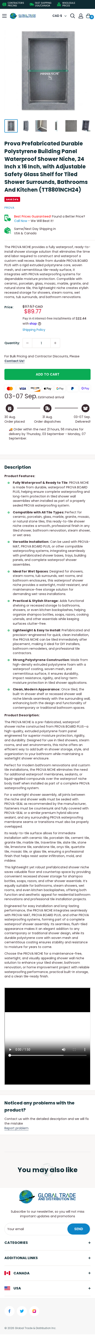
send (78, 1229)
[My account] (81, 15)
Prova (9, 208)
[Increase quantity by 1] (55, 343)
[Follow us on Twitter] (22, 1311)
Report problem (16, 1128)
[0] (89, 16)
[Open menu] (4, 16)
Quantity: (12, 343)
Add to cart (47, 374)
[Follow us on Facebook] (9, 1311)
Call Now (20, 221)
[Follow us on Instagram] (34, 1311)
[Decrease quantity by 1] (27, 343)
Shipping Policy (34, 330)
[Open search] (72, 15)
